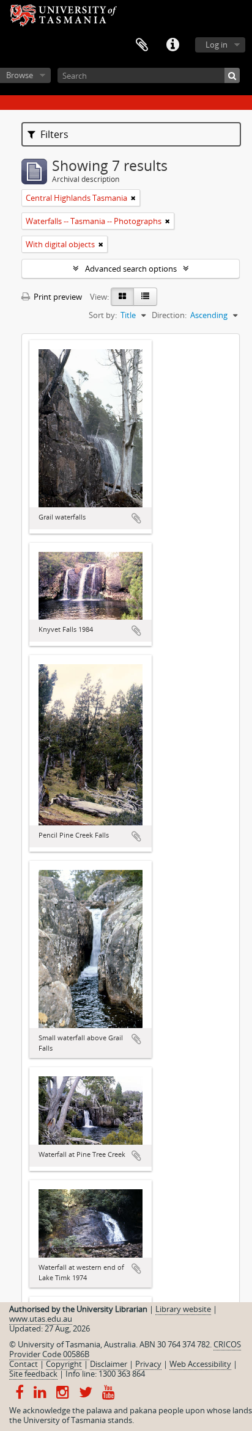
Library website (183, 1308)
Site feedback (33, 1373)
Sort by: (103, 315)
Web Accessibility (200, 1363)
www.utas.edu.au (40, 1318)
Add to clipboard (136, 518)
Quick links (172, 45)
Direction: (169, 315)
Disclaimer (108, 1363)
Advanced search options (131, 268)
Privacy (148, 1363)
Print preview (57, 296)
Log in (217, 44)
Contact (23, 1363)
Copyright (64, 1363)
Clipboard (142, 45)
